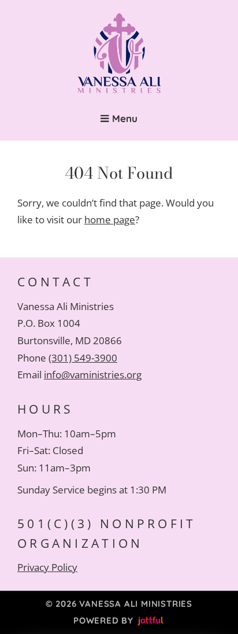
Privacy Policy (47, 567)
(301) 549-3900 (83, 357)
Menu (123, 118)
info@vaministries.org (93, 374)
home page (109, 219)
